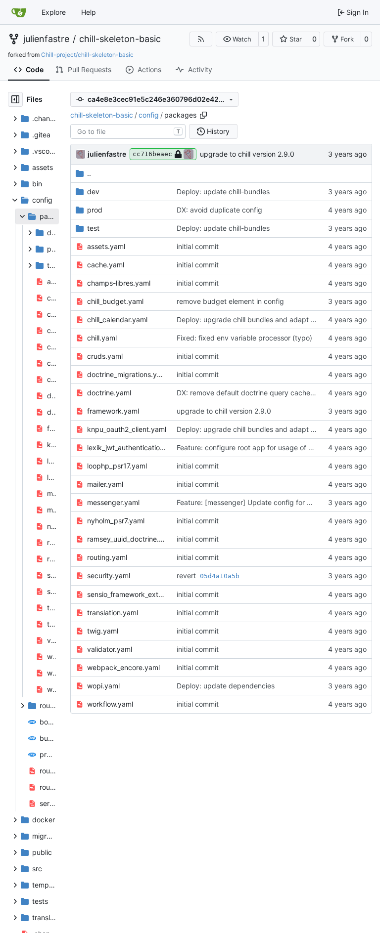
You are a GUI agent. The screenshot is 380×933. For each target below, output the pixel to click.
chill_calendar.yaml (117, 319)
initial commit (198, 246)
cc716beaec (152, 154)
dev (93, 191)
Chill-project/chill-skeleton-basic (87, 54)
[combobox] (128, 131)
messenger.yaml (113, 502)
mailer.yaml (105, 484)
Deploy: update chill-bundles (223, 191)
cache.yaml (105, 264)
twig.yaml (102, 631)
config (149, 115)
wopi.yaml (103, 685)
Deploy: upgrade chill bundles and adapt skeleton (257, 319)
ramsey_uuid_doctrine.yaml (127, 539)
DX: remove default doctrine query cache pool (251, 392)
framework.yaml (113, 411)
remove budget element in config (230, 301)
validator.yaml (109, 649)
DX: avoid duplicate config (219, 210)
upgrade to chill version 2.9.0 (247, 154)
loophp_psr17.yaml (117, 466)
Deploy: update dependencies (226, 685)
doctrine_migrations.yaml (127, 374)
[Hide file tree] (15, 99)
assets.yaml (106, 246)
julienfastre (46, 39)
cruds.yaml (105, 356)
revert (187, 575)
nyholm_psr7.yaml (115, 520)
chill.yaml (102, 338)
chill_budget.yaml (115, 301)
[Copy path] (203, 115)
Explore (54, 12)
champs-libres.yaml (118, 283)
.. (89, 173)
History (218, 131)
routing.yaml (107, 557)
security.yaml (108, 575)
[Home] (19, 12)
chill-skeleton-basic (120, 39)
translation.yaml (112, 612)
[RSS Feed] (201, 39)
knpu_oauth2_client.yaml (126, 429)
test (93, 228)
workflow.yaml (110, 704)
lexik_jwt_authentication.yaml (127, 447)
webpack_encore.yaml (123, 667)
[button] (237, 39)
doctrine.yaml (109, 392)
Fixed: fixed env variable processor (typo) (244, 338)
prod (94, 210)
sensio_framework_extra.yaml (127, 594)
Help (88, 12)
